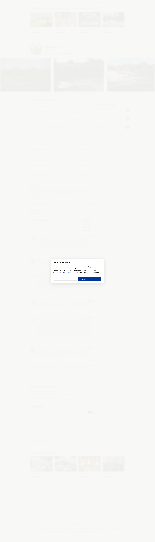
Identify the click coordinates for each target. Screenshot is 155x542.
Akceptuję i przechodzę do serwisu (89, 279)
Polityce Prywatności (70, 274)
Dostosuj (65, 279)
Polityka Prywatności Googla (61, 272)
